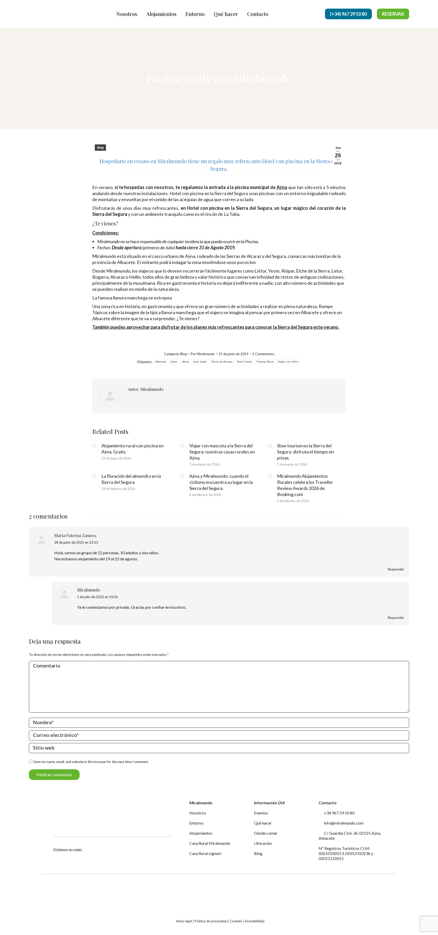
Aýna (282, 187)
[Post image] (94, 446)
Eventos (261, 812)
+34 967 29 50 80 (339, 812)
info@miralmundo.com (343, 822)
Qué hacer (263, 822)
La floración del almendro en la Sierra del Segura (131, 479)
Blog (100, 147)
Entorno (196, 822)
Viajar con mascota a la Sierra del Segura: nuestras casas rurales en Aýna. (222, 452)
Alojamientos (200, 833)
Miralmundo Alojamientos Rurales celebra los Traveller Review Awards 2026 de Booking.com (305, 485)
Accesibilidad (254, 921)
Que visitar (200, 361)
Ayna (174, 361)
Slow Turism (244, 361)
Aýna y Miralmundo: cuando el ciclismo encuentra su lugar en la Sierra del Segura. (221, 482)
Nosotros (197, 812)
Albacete (160, 361)
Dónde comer (266, 833)
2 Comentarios (263, 354)
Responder (396, 569)
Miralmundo (88, 590)
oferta (185, 361)
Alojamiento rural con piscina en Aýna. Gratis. (132, 448)
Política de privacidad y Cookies (218, 921)
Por (203, 354)
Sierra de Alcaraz (221, 361)
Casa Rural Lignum (205, 853)
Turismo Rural (264, 361)
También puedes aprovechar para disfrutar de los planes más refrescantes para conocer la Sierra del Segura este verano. (215, 327)
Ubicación (263, 843)
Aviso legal (184, 921)
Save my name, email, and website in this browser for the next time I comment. (91, 762)
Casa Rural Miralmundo (209, 843)
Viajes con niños (288, 361)
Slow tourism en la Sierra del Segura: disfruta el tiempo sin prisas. (305, 452)
